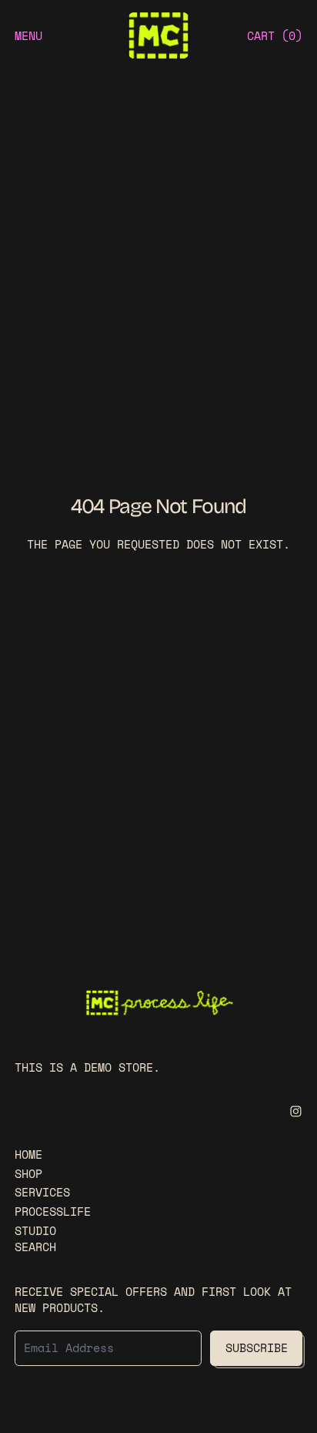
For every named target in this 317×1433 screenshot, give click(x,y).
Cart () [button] (274, 35)
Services (42, 1191)
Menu (28, 35)
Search (35, 1246)
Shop (28, 1173)
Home (28, 1154)
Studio (35, 1230)
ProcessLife (53, 1211)
